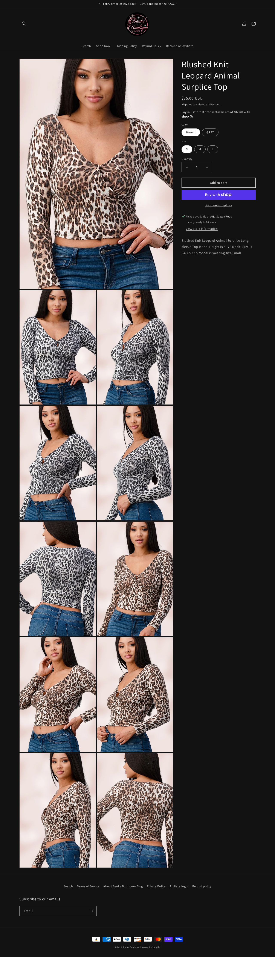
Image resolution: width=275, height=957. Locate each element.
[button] (24, 23)
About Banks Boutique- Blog (123, 886)
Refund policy (201, 886)
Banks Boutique (131, 947)
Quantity (187, 159)
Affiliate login (179, 886)
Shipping (187, 104)
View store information (202, 229)
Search (68, 886)
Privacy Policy (156, 886)
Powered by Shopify (150, 947)
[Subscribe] (91, 911)
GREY (210, 132)
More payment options (218, 205)
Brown (191, 132)
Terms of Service (88, 886)
